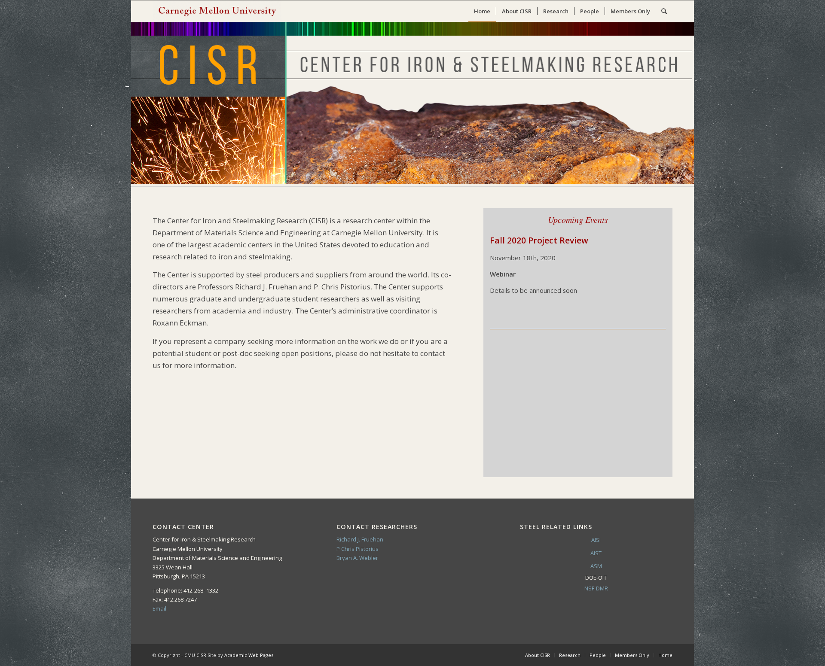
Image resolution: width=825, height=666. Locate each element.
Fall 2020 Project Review (539, 240)
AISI (596, 540)
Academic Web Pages (248, 655)
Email (159, 608)
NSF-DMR (596, 588)
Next (647, 404)
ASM (596, 566)
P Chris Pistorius (357, 549)
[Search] (664, 11)
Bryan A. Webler (357, 558)
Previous (509, 404)
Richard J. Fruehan (359, 539)
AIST (596, 553)
